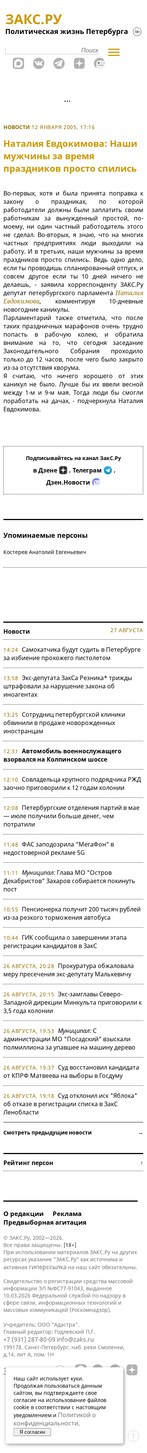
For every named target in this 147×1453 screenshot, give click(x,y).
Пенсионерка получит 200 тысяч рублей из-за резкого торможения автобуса (72, 913)
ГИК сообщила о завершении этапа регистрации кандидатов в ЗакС (65, 941)
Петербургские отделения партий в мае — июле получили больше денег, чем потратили (71, 815)
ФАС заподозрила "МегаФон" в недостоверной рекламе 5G (58, 848)
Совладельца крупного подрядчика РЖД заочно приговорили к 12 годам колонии (72, 783)
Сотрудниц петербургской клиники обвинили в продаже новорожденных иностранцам (64, 722)
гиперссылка (48, 1267)
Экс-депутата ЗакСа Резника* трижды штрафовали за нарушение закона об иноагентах (67, 686)
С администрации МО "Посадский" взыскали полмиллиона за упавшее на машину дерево (69, 1039)
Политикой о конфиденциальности (55, 1419)
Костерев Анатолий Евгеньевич (44, 552)
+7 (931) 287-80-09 (29, 1339)
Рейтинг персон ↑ (73, 1163)
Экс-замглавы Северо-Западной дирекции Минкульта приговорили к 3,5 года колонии (72, 1002)
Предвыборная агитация (44, 1222)
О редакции (23, 1213)
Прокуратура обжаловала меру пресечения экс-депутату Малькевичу (68, 970)
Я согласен (32, 1432)
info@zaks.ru (75, 1339)
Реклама (67, 1213)
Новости (16, 127)
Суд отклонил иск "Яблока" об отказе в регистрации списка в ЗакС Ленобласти (70, 1103)
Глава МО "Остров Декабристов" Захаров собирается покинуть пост (69, 880)
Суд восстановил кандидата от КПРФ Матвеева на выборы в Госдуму (71, 1071)
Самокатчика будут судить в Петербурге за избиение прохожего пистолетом (72, 653)
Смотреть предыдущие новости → (73, 1132)
